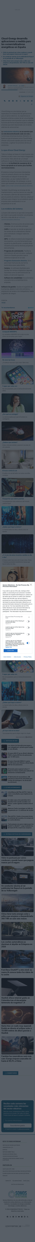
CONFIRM (10, 650)
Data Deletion (7, 657)
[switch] (28, 621)
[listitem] (17, 617)
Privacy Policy (28, 657)
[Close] (31, 585)
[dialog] (17, 621)
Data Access (17, 657)
